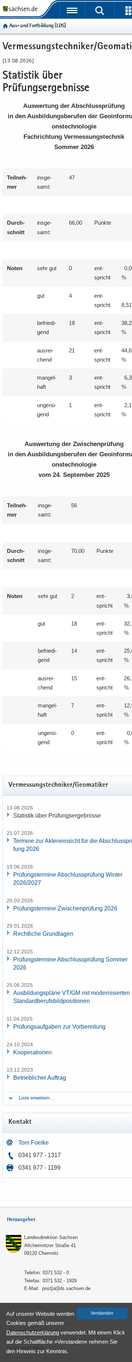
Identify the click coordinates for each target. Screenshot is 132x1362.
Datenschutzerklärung (32, 1332)
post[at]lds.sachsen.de (66, 1288)
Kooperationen (32, 1052)
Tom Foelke (33, 1143)
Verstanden (102, 1313)
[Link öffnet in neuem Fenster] (20, 11)
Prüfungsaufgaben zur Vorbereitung (59, 1027)
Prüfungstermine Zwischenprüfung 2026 (65, 908)
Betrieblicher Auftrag (39, 1078)
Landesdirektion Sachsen (51, 1237)
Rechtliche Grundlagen (43, 934)
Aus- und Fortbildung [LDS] (37, 26)
